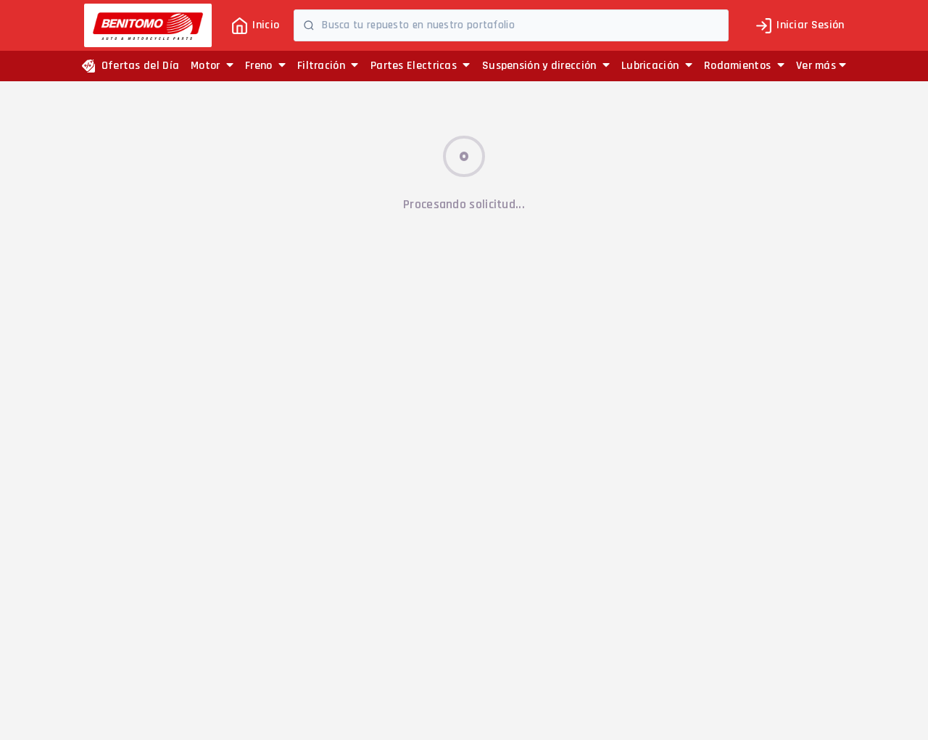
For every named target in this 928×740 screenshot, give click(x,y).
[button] (821, 66)
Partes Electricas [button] (415, 65)
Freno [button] (260, 65)
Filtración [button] (322, 65)
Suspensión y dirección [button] (541, 65)
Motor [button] (207, 65)
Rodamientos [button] (739, 65)
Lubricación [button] (651, 65)
